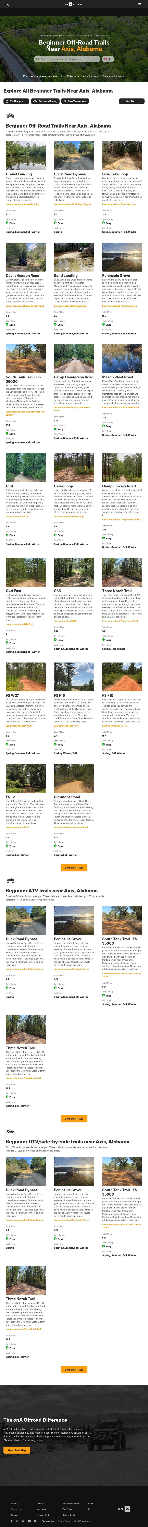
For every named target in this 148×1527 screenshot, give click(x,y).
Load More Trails (74, 868)
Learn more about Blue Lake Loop (122, 188)
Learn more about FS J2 (25, 811)
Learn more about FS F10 (122, 709)
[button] (16, 101)
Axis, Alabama (68, 76)
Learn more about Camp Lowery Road (122, 501)
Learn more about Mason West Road (122, 394)
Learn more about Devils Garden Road (25, 289)
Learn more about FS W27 (25, 709)
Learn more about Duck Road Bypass (74, 188)
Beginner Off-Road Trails (52, 35)
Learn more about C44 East (25, 606)
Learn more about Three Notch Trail (122, 606)
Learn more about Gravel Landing (25, 188)
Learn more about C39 (25, 501)
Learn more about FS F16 (74, 709)
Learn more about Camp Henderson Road (74, 394)
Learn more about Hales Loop (74, 501)
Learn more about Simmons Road (74, 811)
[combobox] (69, 59)
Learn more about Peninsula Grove (122, 289)
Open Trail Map (17, 1450)
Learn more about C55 (74, 606)
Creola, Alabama (90, 76)
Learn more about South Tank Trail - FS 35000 (25, 394)
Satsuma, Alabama (113, 76)
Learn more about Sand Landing (74, 289)
